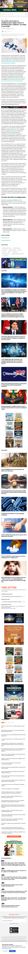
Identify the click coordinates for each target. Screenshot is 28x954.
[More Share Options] (11, 31)
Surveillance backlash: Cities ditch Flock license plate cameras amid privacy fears (12, 811)
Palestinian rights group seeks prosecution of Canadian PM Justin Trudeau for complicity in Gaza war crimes (13, 338)
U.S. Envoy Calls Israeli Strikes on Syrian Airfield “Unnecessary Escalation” (10, 763)
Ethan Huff (8, 312)
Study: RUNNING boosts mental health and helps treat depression (12, 470)
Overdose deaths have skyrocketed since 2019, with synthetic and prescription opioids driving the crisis (13, 492)
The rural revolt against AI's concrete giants (10, 788)
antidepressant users (15, 129)
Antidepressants (16, 248)
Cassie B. (7, 335)
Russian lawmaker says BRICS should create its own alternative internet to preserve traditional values (14, 408)
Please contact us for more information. (8, 608)
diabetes (19, 250)
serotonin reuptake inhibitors (6, 35)
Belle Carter (8, 288)
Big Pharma (4, 250)
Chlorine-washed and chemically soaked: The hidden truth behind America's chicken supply (13, 781)
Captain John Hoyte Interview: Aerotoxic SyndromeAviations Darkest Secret (10, 906)
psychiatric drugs (5, 253)
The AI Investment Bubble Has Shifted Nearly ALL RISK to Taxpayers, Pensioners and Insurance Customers (14, 892)
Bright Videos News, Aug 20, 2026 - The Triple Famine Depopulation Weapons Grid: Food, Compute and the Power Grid (13, 899)
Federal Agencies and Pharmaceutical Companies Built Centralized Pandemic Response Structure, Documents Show (12, 744)
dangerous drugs (12, 250)
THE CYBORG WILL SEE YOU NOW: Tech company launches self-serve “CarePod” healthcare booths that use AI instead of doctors (12, 361)
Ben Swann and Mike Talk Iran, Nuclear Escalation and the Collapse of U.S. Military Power (13, 871)
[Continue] (25, 920)
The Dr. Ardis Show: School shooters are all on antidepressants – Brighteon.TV (13, 556)
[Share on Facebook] (5, 31)
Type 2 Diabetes (14, 35)
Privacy (3, 937)
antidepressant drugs (6, 248)
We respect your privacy (14, 923)
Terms (6, 937)
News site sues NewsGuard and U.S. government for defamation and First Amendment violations (14, 385)
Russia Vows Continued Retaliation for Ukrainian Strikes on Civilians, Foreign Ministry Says (13, 755)
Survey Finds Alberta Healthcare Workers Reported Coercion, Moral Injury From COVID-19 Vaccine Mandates (13, 828)
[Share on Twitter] (8, 31)
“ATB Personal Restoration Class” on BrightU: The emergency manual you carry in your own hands (11, 792)
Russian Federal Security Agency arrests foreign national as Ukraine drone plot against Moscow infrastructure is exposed (13, 750)
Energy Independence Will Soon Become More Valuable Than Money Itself (12, 885)
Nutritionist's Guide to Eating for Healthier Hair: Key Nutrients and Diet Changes (12, 797)
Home (2, 19)
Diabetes (6, 19)
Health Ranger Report (6, 858)
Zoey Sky (7, 28)
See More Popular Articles (14, 836)
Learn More (5, 951)
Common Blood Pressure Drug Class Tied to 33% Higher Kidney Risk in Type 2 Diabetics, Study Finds (12, 801)
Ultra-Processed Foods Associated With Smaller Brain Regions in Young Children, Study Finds (12, 819)
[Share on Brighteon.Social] (2, 31)
